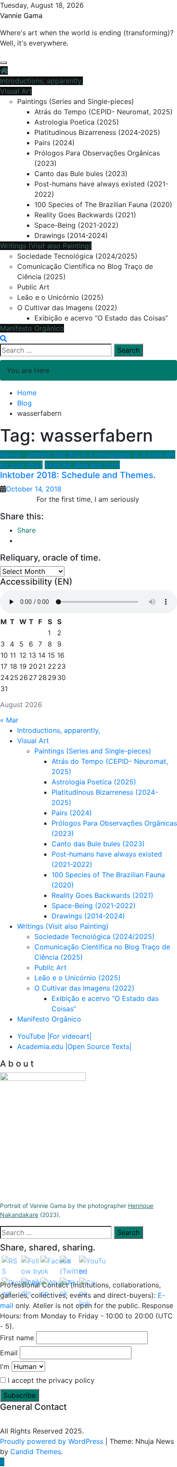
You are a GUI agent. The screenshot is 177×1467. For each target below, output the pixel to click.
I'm (4, 1366)
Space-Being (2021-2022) (76, 225)
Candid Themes (35, 1451)
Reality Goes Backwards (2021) (85, 214)
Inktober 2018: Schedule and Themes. (78, 475)
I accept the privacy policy (50, 1380)
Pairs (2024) (54, 142)
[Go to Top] (2, 1462)
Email (9, 1352)
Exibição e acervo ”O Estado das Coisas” (101, 318)
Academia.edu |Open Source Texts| (74, 1046)
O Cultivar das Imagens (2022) (67, 307)
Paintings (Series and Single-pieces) (75, 101)
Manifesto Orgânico (32, 328)
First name (17, 1337)
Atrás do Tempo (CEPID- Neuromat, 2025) (103, 111)
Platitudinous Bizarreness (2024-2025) (97, 132)
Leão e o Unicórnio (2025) (60, 297)
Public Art (33, 287)
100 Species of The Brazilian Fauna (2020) (103, 204)
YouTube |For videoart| (54, 1036)
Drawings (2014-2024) (71, 235)
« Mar (9, 720)
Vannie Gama (21, 15)
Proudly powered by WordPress (52, 1441)
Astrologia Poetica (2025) (76, 122)
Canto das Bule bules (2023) (81, 173)
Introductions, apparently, (41, 80)
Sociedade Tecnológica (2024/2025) (77, 256)
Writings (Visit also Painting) (46, 245)
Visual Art (16, 91)
